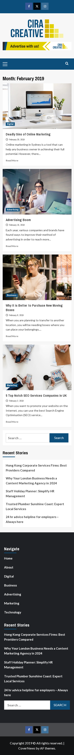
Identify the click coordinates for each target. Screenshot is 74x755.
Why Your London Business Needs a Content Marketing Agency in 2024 (31, 480)
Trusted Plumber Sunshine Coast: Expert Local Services (35, 506)
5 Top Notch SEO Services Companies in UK (36, 395)
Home (8, 558)
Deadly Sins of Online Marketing (28, 134)
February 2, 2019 (16, 400)
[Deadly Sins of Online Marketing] (37, 106)
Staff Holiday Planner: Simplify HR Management (30, 493)
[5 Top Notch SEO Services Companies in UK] (37, 367)
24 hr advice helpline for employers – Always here (32, 519)
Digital (10, 124)
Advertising (12, 209)
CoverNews (26, 748)
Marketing (12, 385)
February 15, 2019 (17, 224)
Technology (12, 612)
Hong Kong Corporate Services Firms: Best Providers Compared (36, 467)
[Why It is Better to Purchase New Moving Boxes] (37, 277)
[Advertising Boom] (37, 191)
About (8, 567)
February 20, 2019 (17, 139)
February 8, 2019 (16, 315)
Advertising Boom (18, 220)
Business (11, 295)
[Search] (66, 63)
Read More (12, 160)
